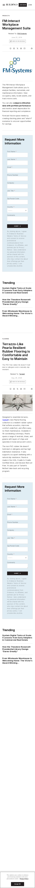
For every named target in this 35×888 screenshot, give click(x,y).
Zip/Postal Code (13, 199)
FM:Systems (22, 34)
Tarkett (22, 374)
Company (10, 183)
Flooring (5, 339)
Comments (11, 215)
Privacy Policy (24, 878)
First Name (12, 151)
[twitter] (17, 48)
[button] (3, 4)
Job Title (11, 191)
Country (10, 207)
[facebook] (10, 48)
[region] (17, 880)
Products (6, 15)
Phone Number (12, 175)
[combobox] (17, 210)
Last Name (12, 159)
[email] (24, 48)
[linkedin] (14, 48)
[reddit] (21, 48)
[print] (32, 48)
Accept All (17, 884)
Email (9, 167)
